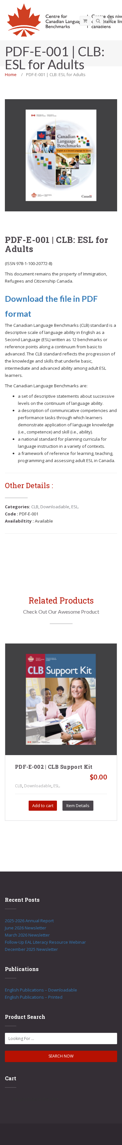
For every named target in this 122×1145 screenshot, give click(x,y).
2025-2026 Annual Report (29, 921)
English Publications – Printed (33, 997)
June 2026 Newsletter (25, 928)
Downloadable (54, 507)
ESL (74, 507)
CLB (34, 507)
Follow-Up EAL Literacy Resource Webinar (45, 942)
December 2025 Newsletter (31, 949)
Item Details (77, 805)
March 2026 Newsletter (27, 935)
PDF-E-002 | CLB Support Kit (54, 766)
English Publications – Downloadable (41, 990)
